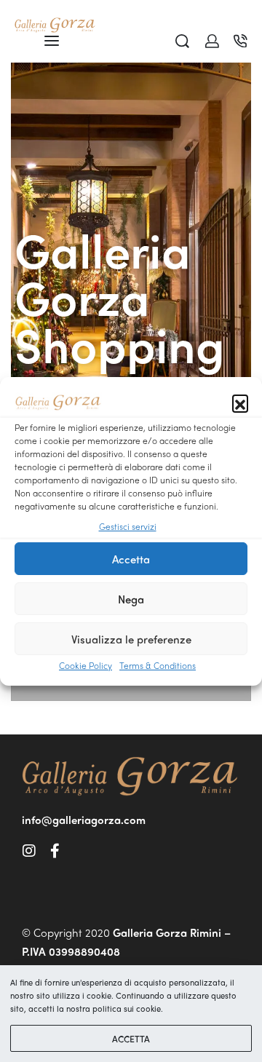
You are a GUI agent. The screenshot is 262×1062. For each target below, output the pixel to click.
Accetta (131, 559)
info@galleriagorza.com (84, 820)
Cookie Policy (85, 665)
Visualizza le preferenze (131, 639)
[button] (240, 402)
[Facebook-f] (54, 851)
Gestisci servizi (127, 526)
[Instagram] (29, 851)
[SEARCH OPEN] (182, 41)
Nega (131, 599)
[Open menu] (52, 41)
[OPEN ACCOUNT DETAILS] (212, 41)
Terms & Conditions (157, 665)
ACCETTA (131, 1038)
